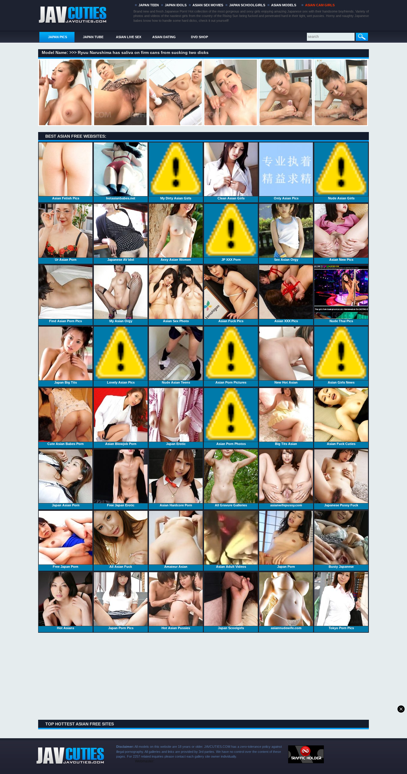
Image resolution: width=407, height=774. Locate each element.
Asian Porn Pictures (230, 382)
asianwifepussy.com (286, 505)
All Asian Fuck (120, 566)
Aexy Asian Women (176, 259)
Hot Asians (65, 628)
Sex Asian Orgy (286, 259)
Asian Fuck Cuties (341, 444)
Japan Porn (286, 566)
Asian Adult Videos (231, 566)
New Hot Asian (286, 382)
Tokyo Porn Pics (341, 628)
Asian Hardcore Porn (176, 505)
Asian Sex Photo (176, 321)
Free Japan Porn (65, 566)
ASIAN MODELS (283, 5)
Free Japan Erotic (120, 505)
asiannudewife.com (286, 628)
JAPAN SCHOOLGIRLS (247, 5)
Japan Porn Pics (120, 628)
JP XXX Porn (231, 259)
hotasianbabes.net (120, 198)
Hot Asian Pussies (175, 628)
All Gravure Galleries (231, 505)
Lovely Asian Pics (121, 382)
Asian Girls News (341, 382)
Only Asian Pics (286, 198)
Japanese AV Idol (120, 259)
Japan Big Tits (65, 382)
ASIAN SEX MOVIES (207, 5)
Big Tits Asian (286, 444)
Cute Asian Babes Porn (65, 444)
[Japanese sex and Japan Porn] (84, 14)
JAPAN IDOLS (176, 5)
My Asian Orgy (120, 321)
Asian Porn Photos (231, 444)
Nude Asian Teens (176, 382)
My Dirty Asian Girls (175, 198)
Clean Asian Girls (231, 198)
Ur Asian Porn (66, 259)
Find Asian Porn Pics (65, 321)
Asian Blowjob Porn (120, 444)
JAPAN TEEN (149, 5)
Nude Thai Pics (341, 321)
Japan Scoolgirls (231, 628)
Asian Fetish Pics (65, 198)
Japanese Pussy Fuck (341, 505)
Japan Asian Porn (66, 505)
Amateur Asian (175, 566)
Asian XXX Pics (286, 321)
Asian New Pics (341, 259)
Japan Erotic (176, 444)
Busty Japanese (341, 566)
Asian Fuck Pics (230, 321)
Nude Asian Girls (341, 198)
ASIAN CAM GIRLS (320, 5)
